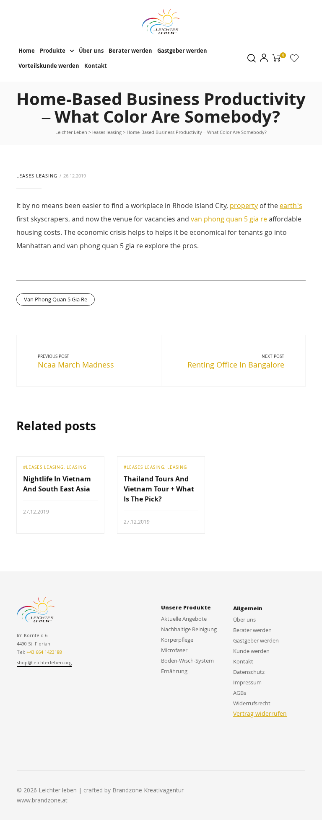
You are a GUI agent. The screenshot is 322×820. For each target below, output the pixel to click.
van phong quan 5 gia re (229, 219)
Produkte (52, 50)
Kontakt (95, 65)
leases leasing (36, 175)
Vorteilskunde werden (48, 65)
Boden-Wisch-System (187, 660)
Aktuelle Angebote (184, 618)
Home (26, 50)
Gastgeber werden (182, 50)
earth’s (291, 205)
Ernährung (174, 671)
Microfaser (174, 650)
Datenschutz (249, 672)
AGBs (239, 693)
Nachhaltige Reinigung (189, 629)
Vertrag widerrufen (260, 713)
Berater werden (130, 50)
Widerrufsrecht (251, 703)
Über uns (91, 50)
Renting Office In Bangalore (235, 365)
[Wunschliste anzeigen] (294, 60)
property (244, 205)
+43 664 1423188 (44, 652)
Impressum (247, 682)
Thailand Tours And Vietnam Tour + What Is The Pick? (159, 489)
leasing (76, 467)
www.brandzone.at (42, 800)
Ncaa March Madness (76, 365)
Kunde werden (251, 651)
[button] (44, 663)
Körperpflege (177, 639)
